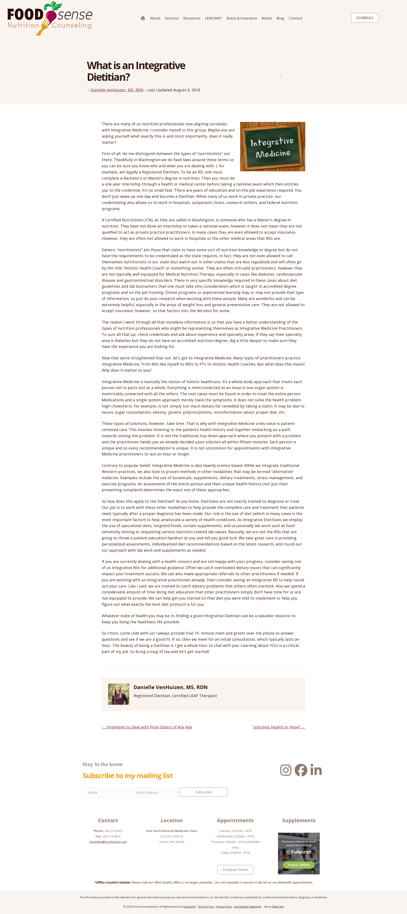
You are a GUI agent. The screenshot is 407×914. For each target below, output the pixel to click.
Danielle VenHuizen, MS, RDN (117, 89)
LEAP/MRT (213, 18)
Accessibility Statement (247, 906)
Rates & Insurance (242, 18)
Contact (295, 18)
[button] (203, 792)
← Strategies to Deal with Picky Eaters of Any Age (147, 727)
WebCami (278, 906)
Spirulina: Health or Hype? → (279, 727)
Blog (280, 18)
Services (172, 18)
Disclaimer (189, 906)
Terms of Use (206, 906)
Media (267, 18)
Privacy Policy (224, 906)
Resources (192, 18)
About (155, 18)
